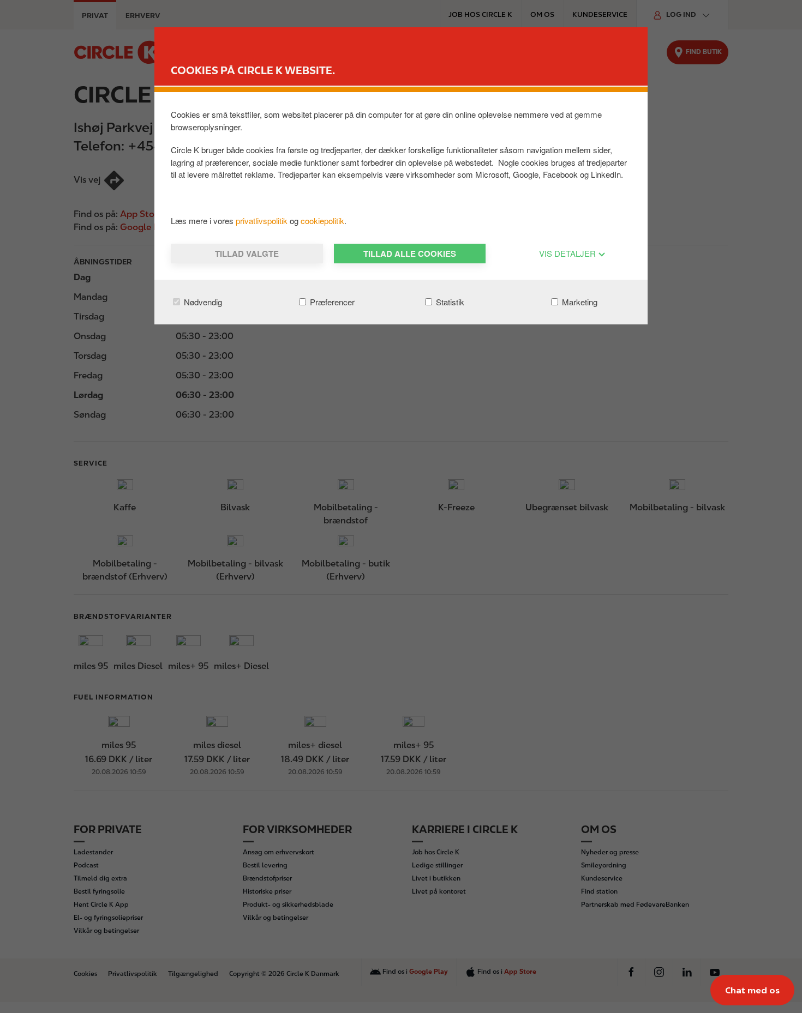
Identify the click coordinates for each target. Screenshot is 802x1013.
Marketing (578, 301)
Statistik (449, 301)
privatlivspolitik (263, 220)
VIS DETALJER (568, 253)
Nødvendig (202, 301)
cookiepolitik (322, 220)
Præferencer (331, 301)
